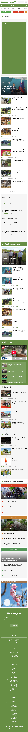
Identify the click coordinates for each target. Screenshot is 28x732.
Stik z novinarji (14, 675)
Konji (19, 8)
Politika (14, 708)
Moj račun (14, 670)
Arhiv (14, 668)
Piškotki (14, 676)
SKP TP (14, 688)
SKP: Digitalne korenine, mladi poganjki (14, 702)
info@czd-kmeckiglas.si (14, 642)
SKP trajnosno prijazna (14, 687)
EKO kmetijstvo (14, 720)
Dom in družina (14, 717)
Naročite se (14, 625)
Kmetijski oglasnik (14, 656)
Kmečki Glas (14, 680)
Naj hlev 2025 (14, 685)
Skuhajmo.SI (14, 684)
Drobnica (6, 8)
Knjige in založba (14, 652)
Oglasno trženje (14, 677)
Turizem (14, 709)
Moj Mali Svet (14, 683)
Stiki (14, 673)
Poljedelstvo (14, 704)
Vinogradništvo (14, 716)
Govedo (13, 8)
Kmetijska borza (14, 658)
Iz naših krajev (14, 718)
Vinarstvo (14, 714)
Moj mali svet (14, 654)
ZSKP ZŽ (14, 689)
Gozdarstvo (14, 721)
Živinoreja (14, 705)
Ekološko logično (14, 691)
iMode (19, 728)
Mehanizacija (14, 713)
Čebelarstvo (14, 706)
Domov (6, 6)
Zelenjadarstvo (14, 710)
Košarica (14, 671)
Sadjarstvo (14, 712)
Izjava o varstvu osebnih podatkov (14, 679)
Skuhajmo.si (14, 655)
